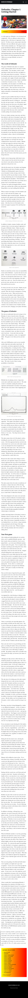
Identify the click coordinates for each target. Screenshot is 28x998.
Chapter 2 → (23, 31)
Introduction (6, 953)
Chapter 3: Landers (7, 957)
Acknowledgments (7, 972)
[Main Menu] (26, 2)
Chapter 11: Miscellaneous (9, 968)
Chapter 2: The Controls (8, 956)
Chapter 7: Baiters (7, 963)
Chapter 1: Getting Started (9, 954)
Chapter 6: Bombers (7, 961)
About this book (7, 952)
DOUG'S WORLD (6, 2)
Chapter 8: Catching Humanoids (10, 964)
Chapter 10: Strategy (8, 967)
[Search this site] (23, 2)
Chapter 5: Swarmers (8, 960)
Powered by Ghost (14, 987)
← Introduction (4, 31)
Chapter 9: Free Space (8, 965)
